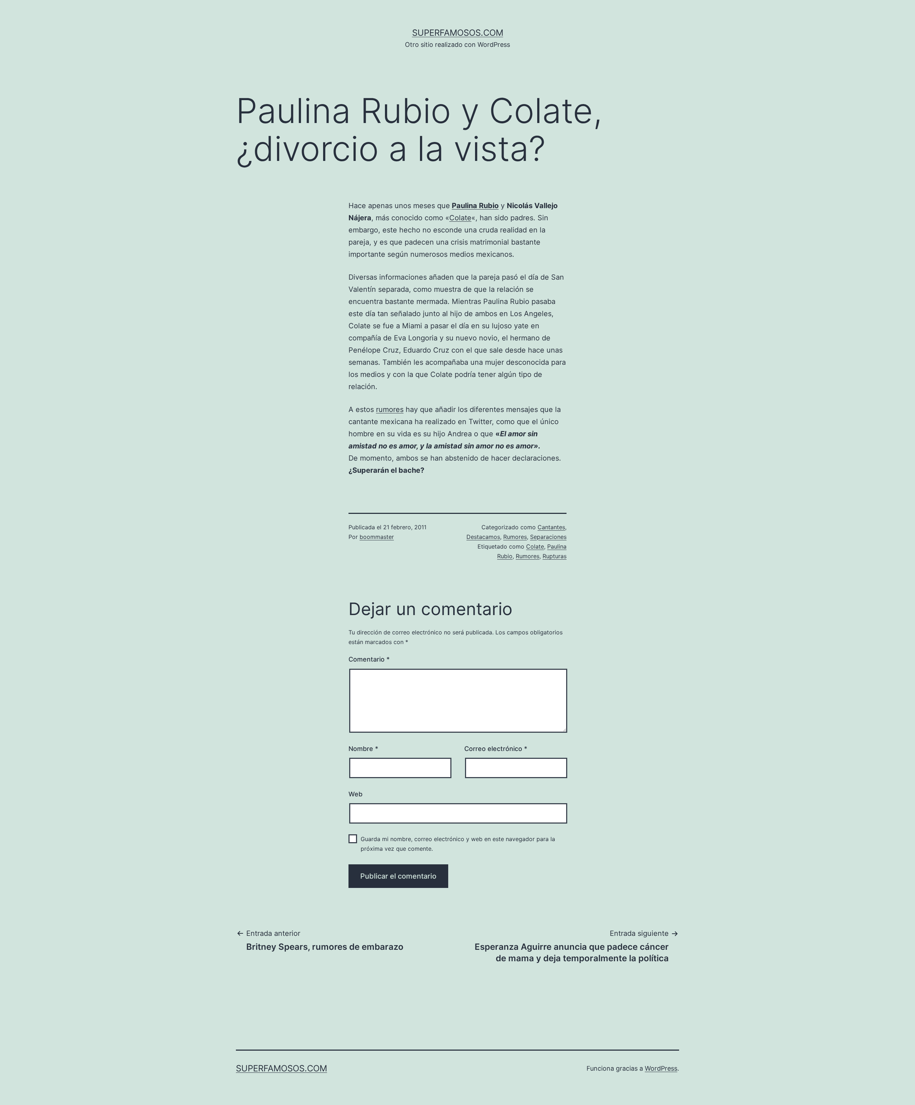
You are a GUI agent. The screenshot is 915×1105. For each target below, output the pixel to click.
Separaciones (548, 536)
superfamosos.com (457, 33)
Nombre (363, 748)
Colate (460, 217)
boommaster (377, 536)
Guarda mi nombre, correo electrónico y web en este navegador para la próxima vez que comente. (458, 843)
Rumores (515, 536)
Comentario (369, 659)
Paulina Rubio (475, 205)
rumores (390, 409)
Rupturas (555, 556)
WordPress (661, 1068)
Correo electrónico (495, 748)
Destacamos (483, 536)
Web (355, 794)
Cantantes (551, 527)
